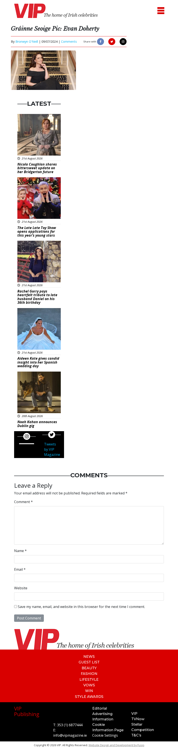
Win (89, 691)
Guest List (89, 662)
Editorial (99, 708)
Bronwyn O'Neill (26, 41)
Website (20, 588)
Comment (23, 501)
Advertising (102, 714)
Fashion (89, 674)
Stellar (136, 724)
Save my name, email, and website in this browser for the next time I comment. (81, 606)
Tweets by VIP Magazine (52, 449)
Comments (69, 41)
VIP (134, 714)
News (89, 657)
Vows (89, 685)
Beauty (89, 668)
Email (20, 569)
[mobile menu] (161, 10)
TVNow (137, 719)
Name (20, 550)
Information (102, 719)
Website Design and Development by (116, 745)
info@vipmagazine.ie (70, 735)
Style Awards (89, 697)
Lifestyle (89, 680)
